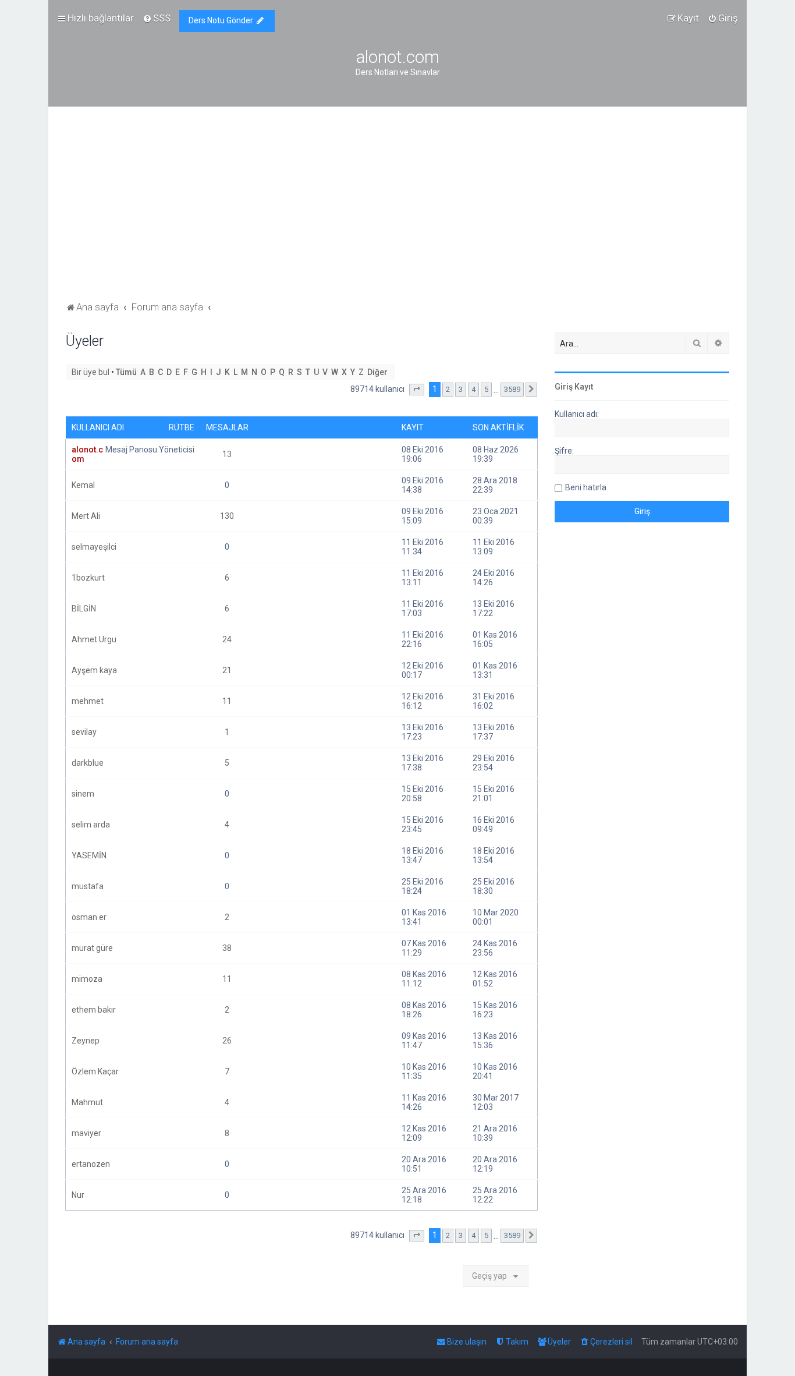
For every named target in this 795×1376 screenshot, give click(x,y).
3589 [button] (512, 389)
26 (227, 1040)
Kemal (83, 485)
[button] (416, 389)
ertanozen (91, 1164)
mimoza (87, 979)
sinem (83, 793)
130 (227, 516)
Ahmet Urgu (94, 639)
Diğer (377, 372)
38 (227, 948)
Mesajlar (227, 427)
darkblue (88, 762)
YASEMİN (89, 855)
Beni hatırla (585, 487)
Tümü (126, 372)
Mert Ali (86, 516)
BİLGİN (84, 608)
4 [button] (473, 389)
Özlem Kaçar (95, 1071)
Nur (78, 1195)
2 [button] (448, 389)
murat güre (92, 948)
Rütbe (181, 427)
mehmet (88, 701)
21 (227, 670)
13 (227, 454)
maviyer (86, 1133)
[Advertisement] (397, 211)
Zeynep (86, 1040)
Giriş (564, 386)
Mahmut (87, 1102)
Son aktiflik (498, 427)
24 (227, 639)
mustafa (88, 886)
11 (227, 701)
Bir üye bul (90, 372)
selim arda (91, 824)
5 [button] (486, 389)
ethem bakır (94, 1009)
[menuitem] (157, 18)
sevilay (84, 732)
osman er (89, 917)
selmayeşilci (94, 546)
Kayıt (413, 427)
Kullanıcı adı (98, 427)
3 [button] (461, 389)
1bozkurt (88, 577)
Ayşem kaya (94, 670)
